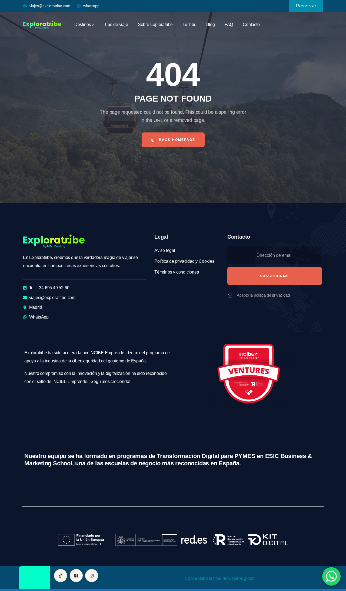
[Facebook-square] (76, 575)
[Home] (42, 24)
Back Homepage (176, 140)
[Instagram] (91, 575)
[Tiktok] (60, 575)
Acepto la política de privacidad (263, 295)
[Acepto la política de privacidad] (230, 295)
